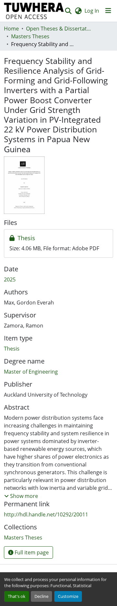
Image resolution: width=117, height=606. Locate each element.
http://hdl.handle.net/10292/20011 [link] (46, 514)
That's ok (16, 596)
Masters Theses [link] (30, 36)
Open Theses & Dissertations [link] (58, 28)
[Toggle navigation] (108, 11)
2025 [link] (10, 279)
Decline (41, 596)
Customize (68, 596)
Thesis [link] (12, 348)
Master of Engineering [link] (31, 371)
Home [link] (11, 28)
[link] (58, 238)
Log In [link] (91, 10)
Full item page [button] (31, 552)
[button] (34, 11)
